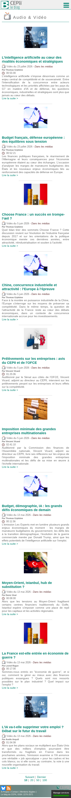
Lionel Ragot (12, 666)
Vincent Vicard (13, 371)
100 (44, 780)
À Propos (5, 792)
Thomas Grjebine (14, 70)
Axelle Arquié (12, 739)
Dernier (41, 776)
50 (37, 780)
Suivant (29, 776)
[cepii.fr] (63, 788)
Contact (14, 792)
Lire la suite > (10, 98)
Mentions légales (27, 792)
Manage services (61, 793)
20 (31, 780)
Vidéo (9, 66)
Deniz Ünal (11, 595)
